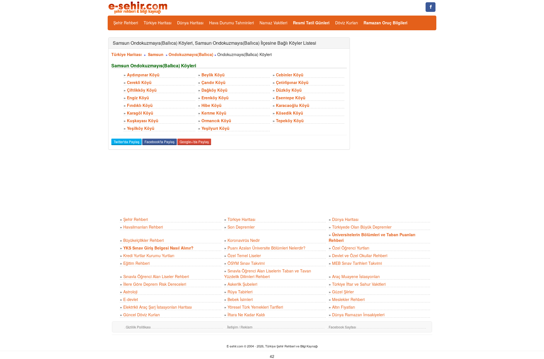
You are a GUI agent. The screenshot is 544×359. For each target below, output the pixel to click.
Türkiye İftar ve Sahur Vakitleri (359, 284)
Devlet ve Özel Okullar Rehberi (359, 255)
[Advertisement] (397, 122)
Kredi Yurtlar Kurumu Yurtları (148, 255)
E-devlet (130, 299)
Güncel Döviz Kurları (141, 314)
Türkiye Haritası (157, 22)
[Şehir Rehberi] (138, 7)
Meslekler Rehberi (348, 299)
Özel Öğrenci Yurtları (350, 248)
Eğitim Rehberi (136, 263)
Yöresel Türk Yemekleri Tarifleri (255, 307)
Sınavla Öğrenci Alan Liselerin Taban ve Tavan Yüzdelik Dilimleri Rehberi (267, 273)
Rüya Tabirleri (240, 291)
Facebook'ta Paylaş (159, 141)
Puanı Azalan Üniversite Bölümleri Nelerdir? (266, 248)
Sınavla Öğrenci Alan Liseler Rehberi (156, 276)
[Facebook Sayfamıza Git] (430, 7)
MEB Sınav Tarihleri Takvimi (357, 263)
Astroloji (130, 291)
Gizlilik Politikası (138, 326)
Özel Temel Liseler (244, 255)
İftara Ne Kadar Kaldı (246, 314)
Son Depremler (241, 227)
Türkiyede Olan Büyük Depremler (362, 227)
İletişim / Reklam (239, 326)
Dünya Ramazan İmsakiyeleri (358, 314)
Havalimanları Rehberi (143, 227)
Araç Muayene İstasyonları (356, 276)
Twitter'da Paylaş (126, 141)
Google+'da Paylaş (194, 141)
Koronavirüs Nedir (244, 240)
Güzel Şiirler (343, 291)
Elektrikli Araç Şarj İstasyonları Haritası (157, 307)
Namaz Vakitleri (273, 22)
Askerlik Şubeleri (242, 284)
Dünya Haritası (190, 22)
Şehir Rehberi (125, 22)
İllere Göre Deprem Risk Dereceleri (154, 284)
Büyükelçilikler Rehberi (143, 240)
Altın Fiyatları (343, 307)
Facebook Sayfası (342, 326)
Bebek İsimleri (240, 299)
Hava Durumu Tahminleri (231, 22)
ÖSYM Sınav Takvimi (246, 263)
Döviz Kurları (346, 22)
